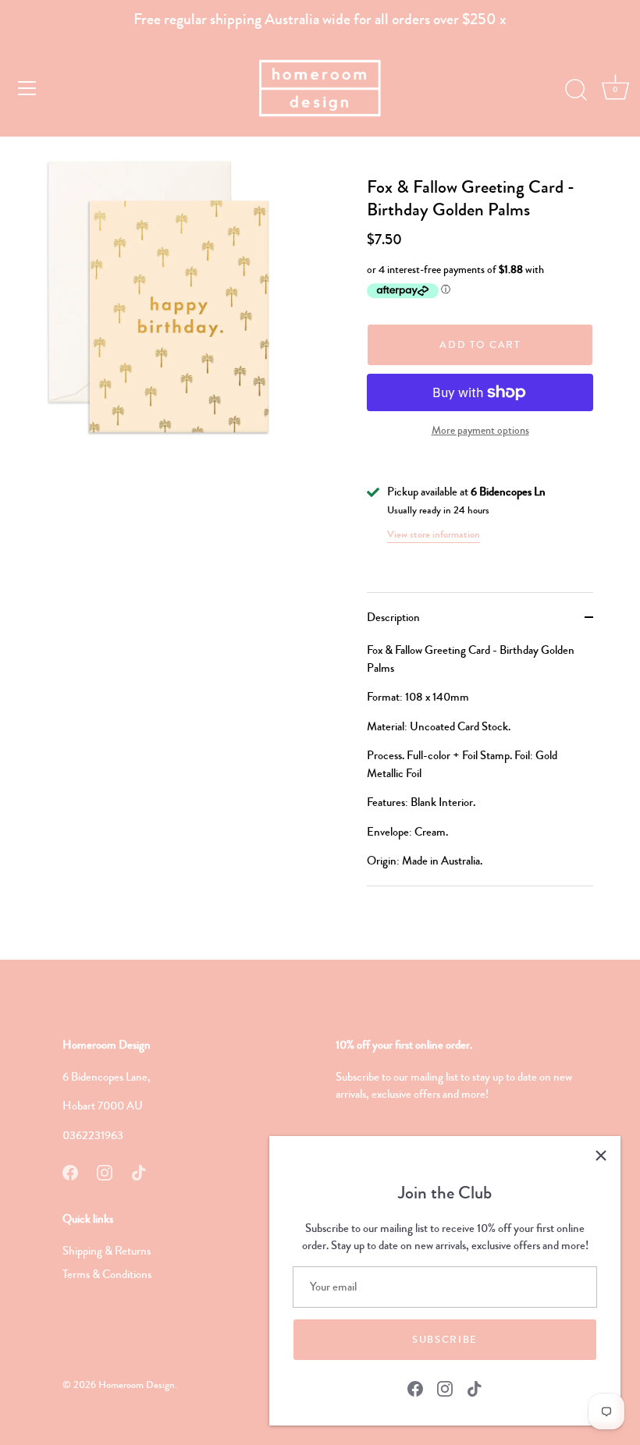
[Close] (601, 1155)
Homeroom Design (136, 1385)
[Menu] (27, 88)
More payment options (480, 430)
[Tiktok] (474, 1387)
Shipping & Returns (106, 1250)
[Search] (576, 90)
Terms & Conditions (106, 1274)
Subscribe (445, 1340)
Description (393, 617)
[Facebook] (415, 1387)
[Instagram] (445, 1387)
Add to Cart (480, 345)
